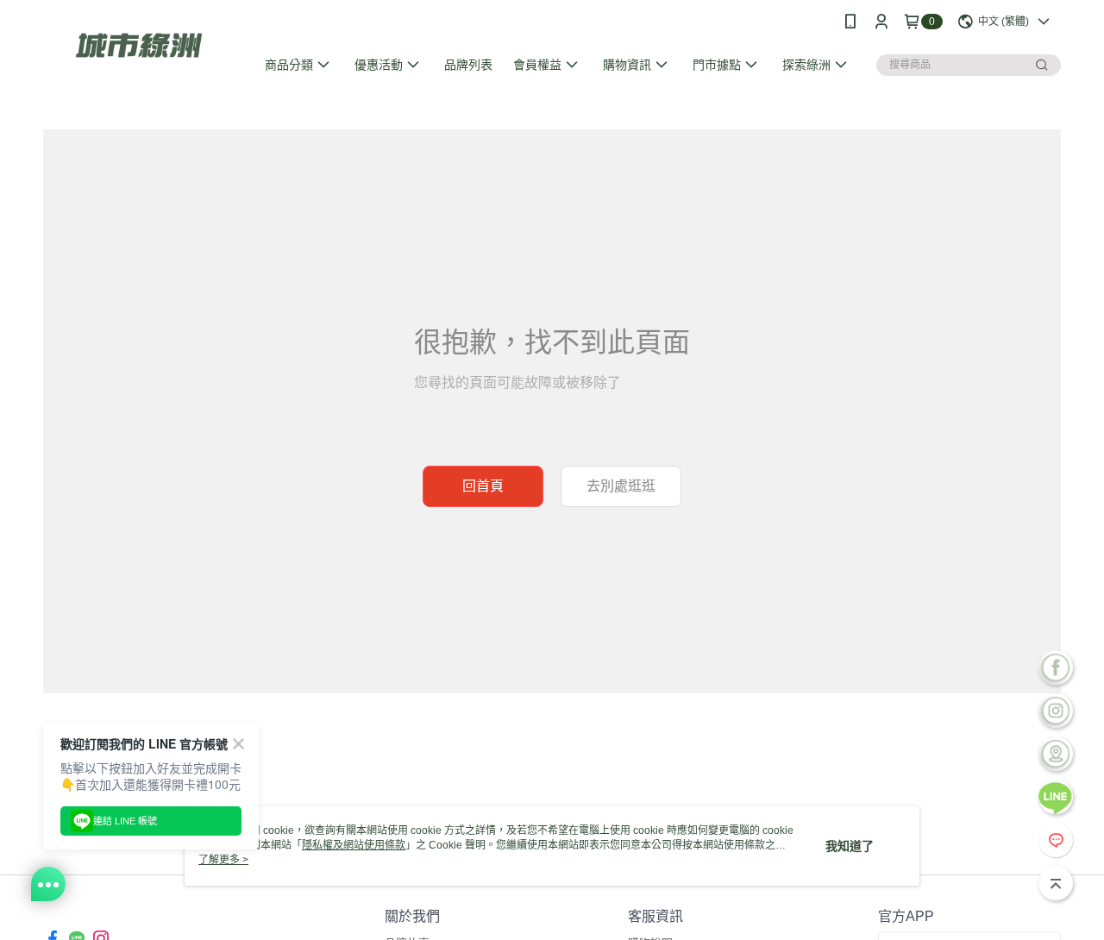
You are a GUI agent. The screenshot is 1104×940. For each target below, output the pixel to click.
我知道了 (849, 846)
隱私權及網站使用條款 (353, 845)
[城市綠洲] (139, 45)
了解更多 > (223, 860)
